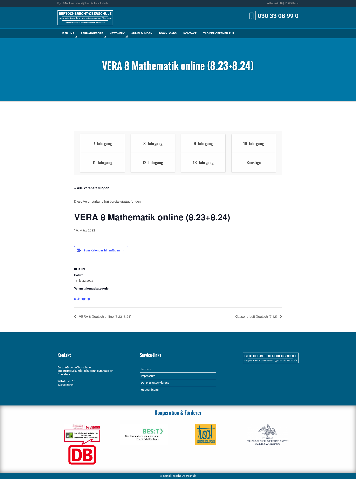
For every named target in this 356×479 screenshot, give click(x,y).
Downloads (168, 33)
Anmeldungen (141, 33)
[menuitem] (67, 33)
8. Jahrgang (82, 299)
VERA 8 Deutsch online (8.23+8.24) (104, 316)
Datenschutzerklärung (155, 382)
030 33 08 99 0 (278, 15)
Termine (146, 369)
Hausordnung (150, 389)
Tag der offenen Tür (218, 33)
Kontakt (190, 33)
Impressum (148, 375)
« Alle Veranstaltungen (91, 188)
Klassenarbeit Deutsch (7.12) (256, 316)
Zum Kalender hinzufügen (102, 250)
